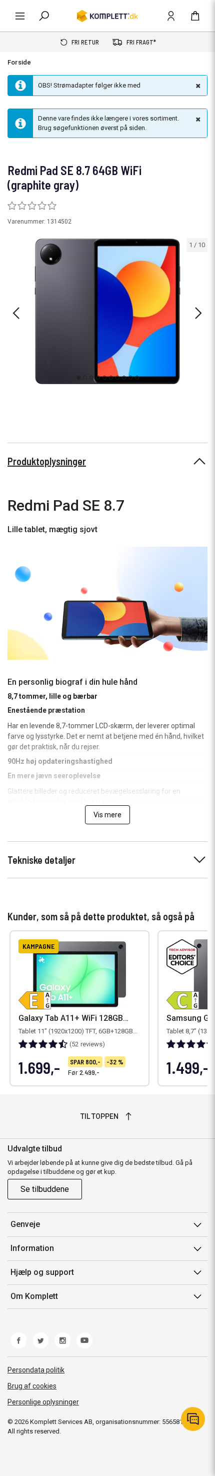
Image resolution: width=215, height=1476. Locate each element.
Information (32, 1248)
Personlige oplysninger (43, 1402)
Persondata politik (36, 1370)
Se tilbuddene (44, 1189)
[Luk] (197, 86)
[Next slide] (199, 313)
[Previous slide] (16, 313)
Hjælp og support (42, 1272)
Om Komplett (34, 1296)
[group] (108, 311)
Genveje (25, 1224)
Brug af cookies (32, 1386)
